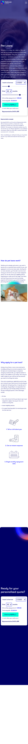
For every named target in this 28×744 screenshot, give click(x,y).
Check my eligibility (9, 104)
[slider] (9, 86)
